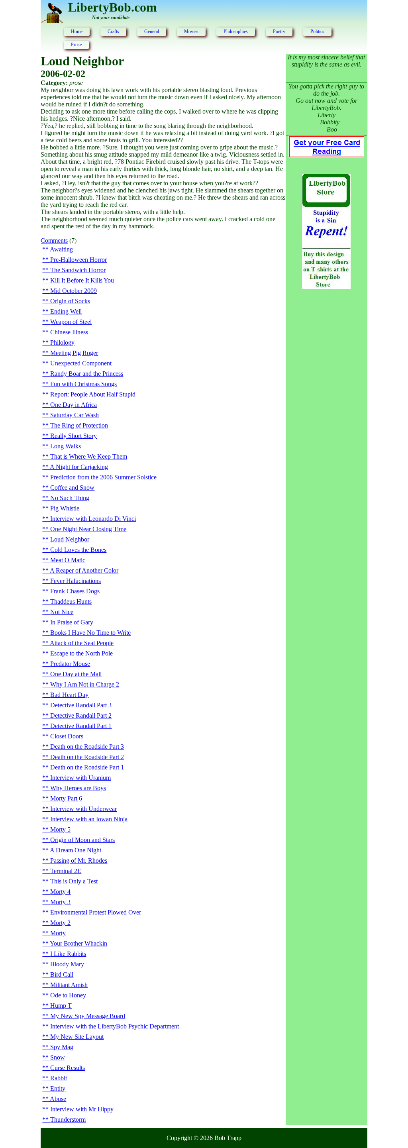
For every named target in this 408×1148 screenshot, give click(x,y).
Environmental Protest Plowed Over (95, 912)
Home (76, 31)
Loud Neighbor (69, 539)
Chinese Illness (69, 332)
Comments (54, 240)
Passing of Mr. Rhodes (78, 860)
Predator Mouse (70, 663)
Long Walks (65, 446)
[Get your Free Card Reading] (326, 155)
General (151, 31)
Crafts (113, 31)
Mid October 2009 (73, 290)
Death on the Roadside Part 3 (87, 746)
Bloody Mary (67, 964)
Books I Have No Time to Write (90, 632)
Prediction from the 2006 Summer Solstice (103, 477)
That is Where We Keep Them (88, 456)
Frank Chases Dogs (75, 591)
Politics (317, 31)
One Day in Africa (73, 404)
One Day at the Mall (76, 674)
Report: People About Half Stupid (92, 394)
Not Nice (61, 611)
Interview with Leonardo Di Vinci (93, 518)
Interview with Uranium (80, 777)
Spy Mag (61, 1047)
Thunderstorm (68, 1119)
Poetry (279, 31)
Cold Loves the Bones (78, 549)
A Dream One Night (75, 850)
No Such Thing (69, 498)
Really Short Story (73, 435)
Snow (57, 1057)
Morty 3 (60, 902)
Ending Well (66, 311)
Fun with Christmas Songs (83, 384)
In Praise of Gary (71, 622)
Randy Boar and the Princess (86, 373)
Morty (58, 933)
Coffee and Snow (72, 487)
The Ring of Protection (79, 425)
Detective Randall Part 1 (81, 725)
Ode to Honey (68, 995)
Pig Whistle (64, 508)
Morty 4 (60, 891)
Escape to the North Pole (81, 653)
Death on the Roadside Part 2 (87, 757)
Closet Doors (66, 736)
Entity (57, 1088)
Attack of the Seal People (82, 643)
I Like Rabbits (68, 953)
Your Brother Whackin (78, 943)
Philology (62, 342)
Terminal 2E (65, 870)
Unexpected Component (81, 363)
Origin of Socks (70, 301)
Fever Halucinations (75, 580)
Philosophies (236, 31)
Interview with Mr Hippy (82, 1109)
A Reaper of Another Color (84, 570)
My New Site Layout (77, 1036)
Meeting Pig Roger (74, 352)
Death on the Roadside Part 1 (87, 767)
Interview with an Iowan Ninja (89, 819)
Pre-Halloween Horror (78, 259)
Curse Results (67, 1067)
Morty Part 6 (66, 798)
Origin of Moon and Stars (82, 839)
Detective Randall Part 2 (81, 715)
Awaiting (61, 249)
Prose (76, 44)
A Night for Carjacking (79, 466)
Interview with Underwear (83, 808)
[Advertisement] (326, 424)
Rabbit (58, 1078)
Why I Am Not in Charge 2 (84, 684)
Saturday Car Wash (74, 415)
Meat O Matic (67, 560)
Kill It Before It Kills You (82, 280)
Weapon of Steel (71, 321)
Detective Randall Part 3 (81, 705)
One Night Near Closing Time (88, 529)
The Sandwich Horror (78, 270)
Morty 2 (60, 922)
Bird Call (61, 974)
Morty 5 (60, 829)
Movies (191, 31)
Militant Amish (69, 984)
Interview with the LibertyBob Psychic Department (114, 1026)
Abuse (58, 1098)
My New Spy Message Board (87, 1016)
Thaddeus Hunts (71, 601)
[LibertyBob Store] (326, 286)
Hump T (61, 1005)
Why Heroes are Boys (78, 788)
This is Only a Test (74, 881)
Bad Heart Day (69, 694)
